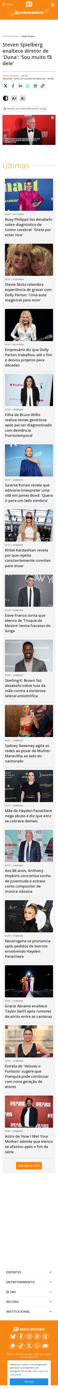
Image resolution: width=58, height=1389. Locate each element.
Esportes (13, 1272)
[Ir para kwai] (37, 1336)
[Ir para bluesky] (13, 1336)
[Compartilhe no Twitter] (6, 86)
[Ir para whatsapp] (37, 1345)
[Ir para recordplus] (13, 1345)
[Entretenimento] (29, 14)
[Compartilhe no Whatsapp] (28, 86)
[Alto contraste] (5, 98)
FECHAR (29, 1382)
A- (23, 98)
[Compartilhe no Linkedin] (20, 86)
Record (12, 1302)
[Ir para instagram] (29, 1336)
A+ (14, 98)
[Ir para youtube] (45, 1345)
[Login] (53, 4)
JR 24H (11, 1292)
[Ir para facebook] (21, 1336)
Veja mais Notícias (29, 1165)
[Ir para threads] (45, 1336)
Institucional (18, 1311)
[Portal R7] (29, 4)
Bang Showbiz (28, 36)
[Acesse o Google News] (35, 86)
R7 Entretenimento (10, 36)
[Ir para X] (29, 1345)
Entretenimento (20, 1282)
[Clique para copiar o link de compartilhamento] (43, 86)
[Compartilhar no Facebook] (13, 86)
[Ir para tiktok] (21, 1345)
